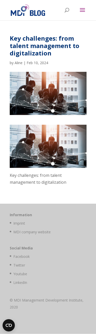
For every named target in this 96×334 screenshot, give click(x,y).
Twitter (19, 265)
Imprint (19, 223)
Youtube (20, 273)
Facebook (21, 256)
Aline (19, 62)
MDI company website (32, 231)
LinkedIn (20, 282)
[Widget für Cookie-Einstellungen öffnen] (9, 325)
